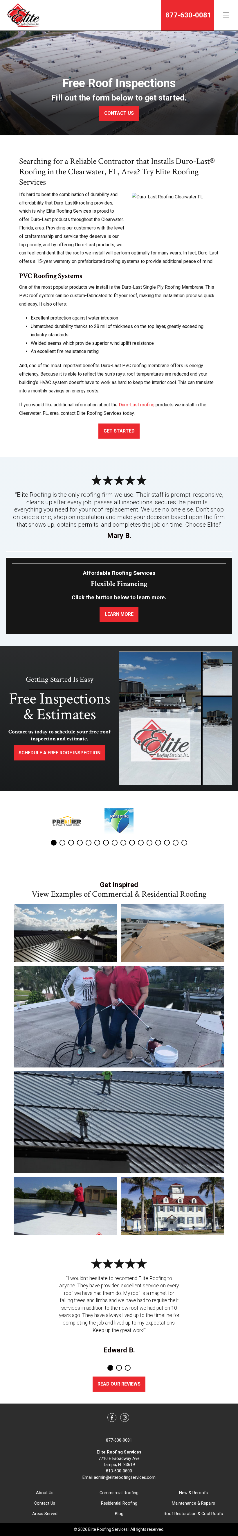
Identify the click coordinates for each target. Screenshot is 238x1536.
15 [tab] (175, 842)
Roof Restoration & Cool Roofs (193, 1513)
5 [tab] (88, 842)
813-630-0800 (119, 1471)
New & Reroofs (193, 1492)
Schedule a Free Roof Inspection (59, 753)
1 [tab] (53, 842)
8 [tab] (114, 842)
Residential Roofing (119, 1503)
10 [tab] (132, 842)
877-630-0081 (119, 1440)
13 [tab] (158, 842)
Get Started (119, 431)
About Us (44, 1492)
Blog (119, 1513)
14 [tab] (167, 842)
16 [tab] (184, 842)
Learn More (119, 614)
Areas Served (44, 1513)
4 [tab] (79, 842)
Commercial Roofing (119, 1492)
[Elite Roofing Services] (23, 15)
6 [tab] (97, 842)
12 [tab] (149, 842)
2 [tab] (62, 842)
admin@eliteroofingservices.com (125, 1477)
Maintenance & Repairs (193, 1503)
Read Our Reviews (119, 1384)
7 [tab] (106, 842)
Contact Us (44, 1503)
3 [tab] (71, 842)
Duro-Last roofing (136, 405)
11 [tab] (140, 842)
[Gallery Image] (65, 933)
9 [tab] (123, 842)
